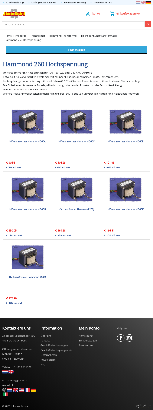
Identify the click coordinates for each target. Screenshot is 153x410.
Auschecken (86, 345)
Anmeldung (86, 335)
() (128, 13)
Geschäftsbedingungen (54, 345)
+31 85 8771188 (22, 367)
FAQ (42, 364)
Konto (96, 13)
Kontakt (45, 340)
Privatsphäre (48, 359)
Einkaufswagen (126, 13)
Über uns (45, 335)
